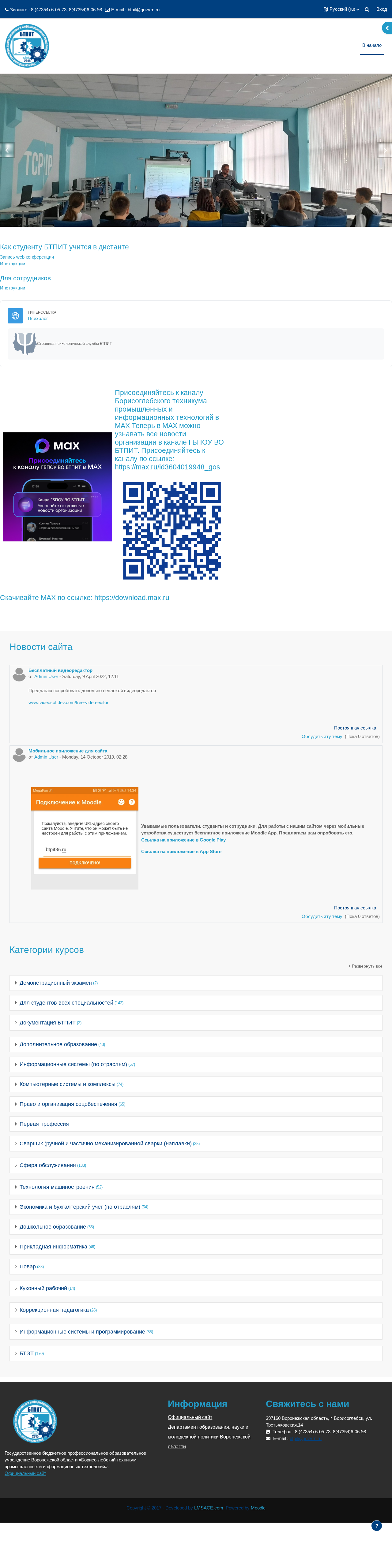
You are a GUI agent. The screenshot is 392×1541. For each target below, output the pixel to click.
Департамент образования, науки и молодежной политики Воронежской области (209, 1436)
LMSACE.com (208, 1507)
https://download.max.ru (131, 598)
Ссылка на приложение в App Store (181, 851)
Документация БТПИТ (48, 1023)
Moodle (258, 1507)
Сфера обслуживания (48, 1165)
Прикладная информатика (53, 1247)
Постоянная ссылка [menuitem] (355, 727)
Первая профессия (44, 1124)
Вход (381, 9)
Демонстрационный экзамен (56, 983)
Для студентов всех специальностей (66, 1003)
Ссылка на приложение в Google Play (183, 839)
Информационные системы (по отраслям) (73, 1064)
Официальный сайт (25, 1473)
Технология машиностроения (57, 1187)
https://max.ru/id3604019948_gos (167, 467)
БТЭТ (27, 1353)
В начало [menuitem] (372, 45)
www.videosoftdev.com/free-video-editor (68, 702)
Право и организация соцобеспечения (68, 1104)
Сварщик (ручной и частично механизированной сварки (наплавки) (106, 1143)
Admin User (46, 676)
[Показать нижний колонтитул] (376, 1525)
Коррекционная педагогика (54, 1310)
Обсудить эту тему (323, 736)
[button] (341, 9)
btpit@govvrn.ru (144, 9)
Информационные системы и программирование (82, 1332)
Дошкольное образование (53, 1227)
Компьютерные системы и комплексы (67, 1084)
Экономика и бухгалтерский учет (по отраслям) (80, 1207)
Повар (28, 1266)
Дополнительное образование (58, 1044)
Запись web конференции (27, 256)
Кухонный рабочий (43, 1288)
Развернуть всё (367, 966)
